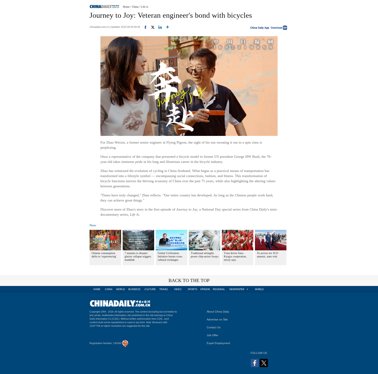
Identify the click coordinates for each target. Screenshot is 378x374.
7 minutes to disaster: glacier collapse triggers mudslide (138, 256)
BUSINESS (134, 289)
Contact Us (213, 327)
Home (126, 6)
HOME (96, 289)
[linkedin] (158, 27)
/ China (134, 6)
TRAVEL (163, 289)
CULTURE (150, 289)
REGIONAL (219, 289)
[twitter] (151, 27)
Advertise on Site (217, 319)
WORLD (120, 289)
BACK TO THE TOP (189, 280)
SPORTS (192, 289)
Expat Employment (218, 343)
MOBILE (259, 289)
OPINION (205, 289)
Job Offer (212, 335)
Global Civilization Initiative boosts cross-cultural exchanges (170, 256)
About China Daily (218, 311)
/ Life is (143, 6)
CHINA (108, 289)
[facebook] (144, 27)
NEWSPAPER (236, 289)
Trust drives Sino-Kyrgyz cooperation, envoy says (235, 256)
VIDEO (177, 289)
